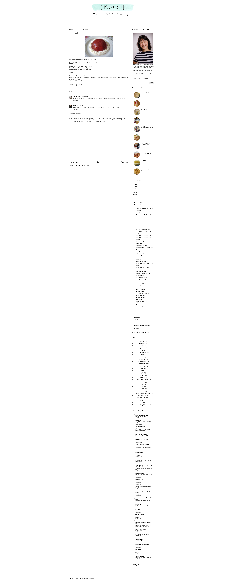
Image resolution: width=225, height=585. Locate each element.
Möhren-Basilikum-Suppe (142, 287)
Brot (142, 345)
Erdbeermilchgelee (140, 254)
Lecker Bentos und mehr (141, 415)
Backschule (142, 341)
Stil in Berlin (138, 485)
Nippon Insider (139, 452)
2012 (134, 199)
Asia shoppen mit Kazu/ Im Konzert (144, 227)
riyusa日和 (138, 420)
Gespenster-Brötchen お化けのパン (144, 208)
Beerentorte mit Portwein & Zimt (142, 435)
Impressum (102, 22)
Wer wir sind (83, 19)
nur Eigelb (142, 399)
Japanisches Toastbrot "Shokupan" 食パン (146, 144)
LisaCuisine (138, 549)
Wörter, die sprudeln (140, 313)
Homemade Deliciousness (142, 544)
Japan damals (142, 359)
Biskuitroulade (142, 343)
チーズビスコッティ (139, 440)
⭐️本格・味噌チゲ (139, 494)
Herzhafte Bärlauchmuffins (141, 545)
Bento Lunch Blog (139, 459)
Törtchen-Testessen (142, 390)
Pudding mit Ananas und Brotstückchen (141, 302)
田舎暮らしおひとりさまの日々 (142, 534)
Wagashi (142, 391)
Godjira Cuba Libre (139, 510)
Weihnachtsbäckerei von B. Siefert (142, 393)
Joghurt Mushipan (140, 269)
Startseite (99, 162)
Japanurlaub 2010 (142, 361)
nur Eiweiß (142, 400)
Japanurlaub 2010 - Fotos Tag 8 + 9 (144, 219)
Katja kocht (138, 509)
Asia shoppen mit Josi (141, 281)
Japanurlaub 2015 (142, 363)
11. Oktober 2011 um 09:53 (83, 105)
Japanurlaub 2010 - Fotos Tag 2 (143, 277)
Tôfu (142, 386)
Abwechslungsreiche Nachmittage (144, 223)
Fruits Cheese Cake (140, 299)
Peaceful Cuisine (139, 473)
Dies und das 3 (139, 221)
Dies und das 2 (139, 307)
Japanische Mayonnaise (146, 101)
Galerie (142, 357)
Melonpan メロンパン (146, 135)
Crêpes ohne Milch (145, 92)
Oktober (136, 207)
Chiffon (142, 350)
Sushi (142, 384)
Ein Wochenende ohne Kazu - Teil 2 (144, 263)
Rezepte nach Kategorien (115, 19)
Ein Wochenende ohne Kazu (143, 267)
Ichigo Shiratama (140, 251)
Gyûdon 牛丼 (139, 265)
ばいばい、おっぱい (139, 535)
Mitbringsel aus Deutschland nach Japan (147, 127)
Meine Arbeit (149, 19)
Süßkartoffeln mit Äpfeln (141, 271)
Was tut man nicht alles (141, 315)
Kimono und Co (139, 243)
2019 (134, 184)
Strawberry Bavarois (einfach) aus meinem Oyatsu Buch (144, 256)
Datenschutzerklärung (117, 22)
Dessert (142, 354)
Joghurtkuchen (144, 109)
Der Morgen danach (140, 241)
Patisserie (142, 377)
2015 (134, 192)
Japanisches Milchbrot (141, 309)
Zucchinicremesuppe (141, 295)
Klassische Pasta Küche (142, 365)
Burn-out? (138, 239)
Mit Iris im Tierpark (140, 291)
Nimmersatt (138, 504)
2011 (134, 201)
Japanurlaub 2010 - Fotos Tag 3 (143, 237)
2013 (134, 197)
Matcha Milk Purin (140, 249)
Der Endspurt (139, 212)
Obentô (142, 374)
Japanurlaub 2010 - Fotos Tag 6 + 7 (144, 231)
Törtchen (142, 388)
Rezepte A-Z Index (96, 19)
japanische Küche (142, 395)
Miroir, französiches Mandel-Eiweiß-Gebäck (146, 152)
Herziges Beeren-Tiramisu (141, 416)
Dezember (137, 202)
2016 (134, 190)
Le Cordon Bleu (142, 366)
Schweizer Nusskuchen (146, 118)
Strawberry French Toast (141, 245)
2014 (134, 194)
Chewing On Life (139, 479)
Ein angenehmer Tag (141, 275)
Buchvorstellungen (134, 19)
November (137, 204)
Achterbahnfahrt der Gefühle (142, 217)
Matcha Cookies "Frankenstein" (143, 214)
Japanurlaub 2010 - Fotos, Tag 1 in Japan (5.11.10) (144, 284)
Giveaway (138, 210)
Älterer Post (124, 162)
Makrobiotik (142, 368)
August (136, 319)
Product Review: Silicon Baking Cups (143, 557)
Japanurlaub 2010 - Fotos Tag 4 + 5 (144, 235)
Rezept (77, 85)
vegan (142, 402)
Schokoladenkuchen (142, 381)
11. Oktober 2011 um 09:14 (82, 96)
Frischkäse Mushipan (141, 261)
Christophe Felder (142, 352)
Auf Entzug (143, 160)
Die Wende (138, 233)
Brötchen (142, 347)
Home (73, 19)
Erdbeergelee (139, 259)
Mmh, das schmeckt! (140, 289)
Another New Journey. (140, 481)
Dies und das (139, 311)
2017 (134, 188)
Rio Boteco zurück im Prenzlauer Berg (143, 505)
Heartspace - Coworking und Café (142, 500)
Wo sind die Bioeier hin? (141, 279)
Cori (74, 96)
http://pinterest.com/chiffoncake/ (141, 332)
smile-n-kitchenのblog (140, 539)
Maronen (143, 370)
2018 (134, 186)
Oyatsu (74, 85)
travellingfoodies (139, 514)
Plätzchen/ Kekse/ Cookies (142, 379)
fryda (74, 105)
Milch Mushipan (139, 304)
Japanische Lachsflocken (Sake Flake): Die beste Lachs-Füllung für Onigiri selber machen (142, 429)
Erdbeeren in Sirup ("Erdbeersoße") (144, 247)
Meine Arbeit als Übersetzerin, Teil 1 (144, 225)
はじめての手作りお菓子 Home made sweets (143, 405)
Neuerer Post (74, 162)
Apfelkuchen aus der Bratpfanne (143, 273)
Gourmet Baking (139, 556)
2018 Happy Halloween (140, 540)
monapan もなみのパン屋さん (142, 439)
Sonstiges (142, 382)
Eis (142, 356)
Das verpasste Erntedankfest (143, 293)
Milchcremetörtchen (140, 297)
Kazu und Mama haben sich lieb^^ (144, 229)
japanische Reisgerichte (142, 397)
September (137, 317)
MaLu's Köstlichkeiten (141, 434)
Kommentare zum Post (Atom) (82, 165)
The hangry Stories (140, 426)
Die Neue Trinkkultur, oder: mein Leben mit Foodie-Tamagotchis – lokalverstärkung (143, 523)
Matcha (142, 372)
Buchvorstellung (142, 349)
